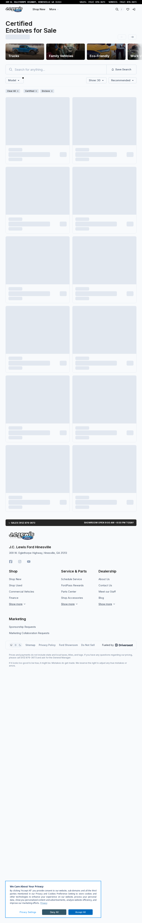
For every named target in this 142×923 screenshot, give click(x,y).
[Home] (14, 9)
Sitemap (30, 645)
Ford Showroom (68, 645)
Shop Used (15, 585)
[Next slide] (132, 37)
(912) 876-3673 (96, 2)
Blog (101, 597)
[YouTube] (28, 561)
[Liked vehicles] (128, 9)
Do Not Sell (88, 645)
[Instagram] (19, 561)
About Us (104, 579)
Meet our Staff (107, 591)
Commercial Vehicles (21, 591)
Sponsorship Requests (22, 626)
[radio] (11, 645)
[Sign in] (133, 9)
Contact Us (105, 585)
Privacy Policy (47, 645)
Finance (13, 597)
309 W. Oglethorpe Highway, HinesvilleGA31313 (33, 2)
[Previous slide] (122, 37)
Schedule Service (71, 579)
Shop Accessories (72, 597)
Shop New (15, 579)
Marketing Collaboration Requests (29, 633)
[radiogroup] (15, 645)
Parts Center (68, 591)
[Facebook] (10, 561)
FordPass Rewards (72, 585)
